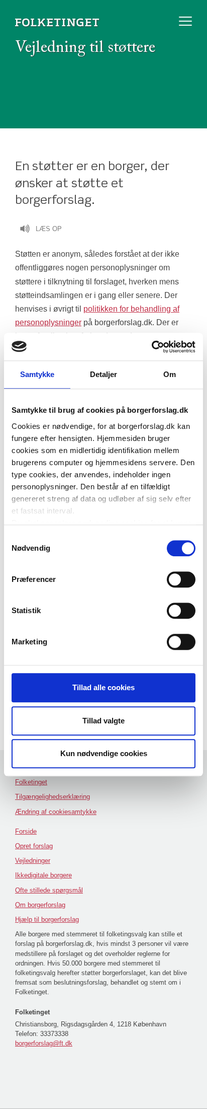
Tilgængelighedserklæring (52, 796)
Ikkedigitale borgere (43, 875)
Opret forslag (34, 846)
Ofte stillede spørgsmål (49, 890)
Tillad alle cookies (103, 687)
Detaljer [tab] (104, 374)
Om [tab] (169, 374)
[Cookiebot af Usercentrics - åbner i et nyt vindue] (151, 346)
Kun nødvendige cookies (103, 753)
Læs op (49, 229)
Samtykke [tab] (37, 374)
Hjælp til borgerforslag (47, 919)
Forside (26, 831)
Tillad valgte (103, 720)
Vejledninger (32, 860)
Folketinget (31, 782)
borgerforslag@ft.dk (43, 1043)
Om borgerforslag (40, 905)
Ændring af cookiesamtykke (55, 812)
